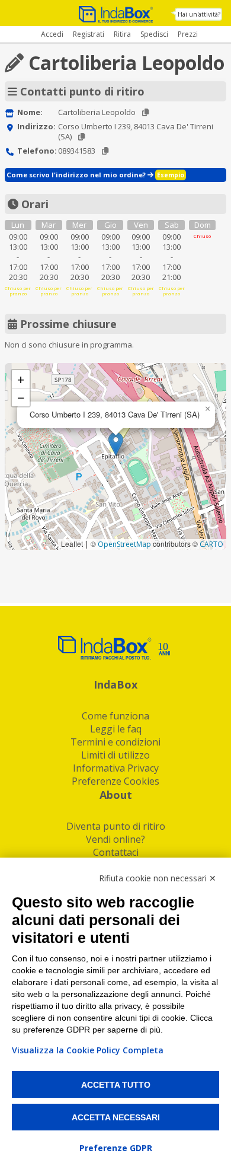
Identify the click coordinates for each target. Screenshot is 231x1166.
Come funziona (115, 715)
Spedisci (154, 34)
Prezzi (188, 34)
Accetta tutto (115, 1084)
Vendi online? (115, 839)
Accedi (52, 34)
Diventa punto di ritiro (115, 826)
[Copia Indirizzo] (81, 137)
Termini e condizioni (115, 741)
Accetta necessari (116, 1117)
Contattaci (116, 852)
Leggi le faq (116, 728)
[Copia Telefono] (105, 151)
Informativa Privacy (116, 768)
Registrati (88, 34)
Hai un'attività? (199, 14)
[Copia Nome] (145, 112)
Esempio (170, 175)
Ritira (122, 34)
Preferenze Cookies (115, 781)
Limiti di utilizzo (115, 755)
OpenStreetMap (124, 544)
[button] (115, 444)
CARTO (211, 544)
